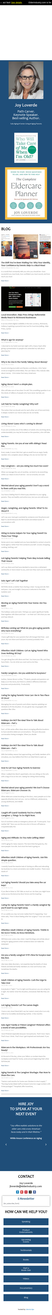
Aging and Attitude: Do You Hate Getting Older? (23, 838)
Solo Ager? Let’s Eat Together (14, 581)
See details (12, 2)
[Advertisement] (26, 32)
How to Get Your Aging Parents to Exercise (20, 768)
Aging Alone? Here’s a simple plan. (17, 384)
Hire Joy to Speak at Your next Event (26, 1109)
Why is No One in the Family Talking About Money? (24, 362)
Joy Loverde (26, 105)
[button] (6, 1144)
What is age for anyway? (12, 340)
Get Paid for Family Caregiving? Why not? (19, 404)
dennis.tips (30, 1309)
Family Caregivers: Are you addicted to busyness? (23, 673)
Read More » (5, 281)
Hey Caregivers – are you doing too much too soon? (24, 466)
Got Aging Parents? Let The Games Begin (19, 1005)
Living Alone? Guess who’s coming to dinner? (21, 424)
